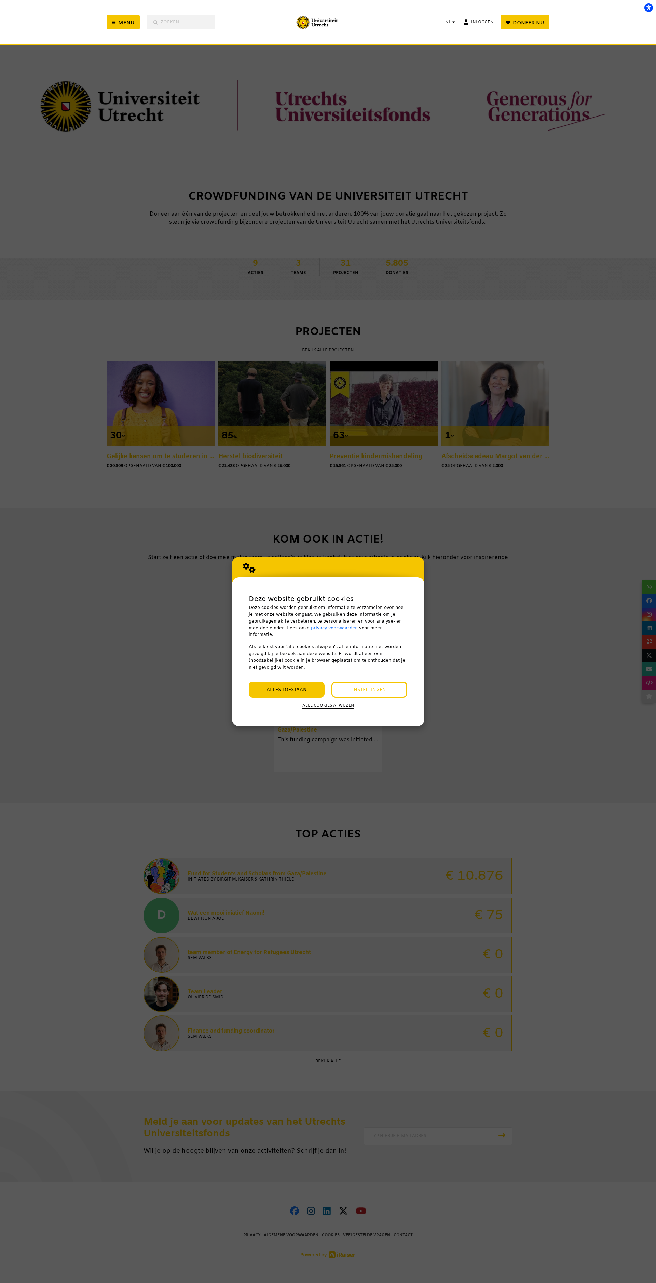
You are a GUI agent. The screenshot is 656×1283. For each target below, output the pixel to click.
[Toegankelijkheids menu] (648, 7)
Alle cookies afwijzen (328, 705)
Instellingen (369, 690)
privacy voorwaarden (334, 628)
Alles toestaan (286, 690)
